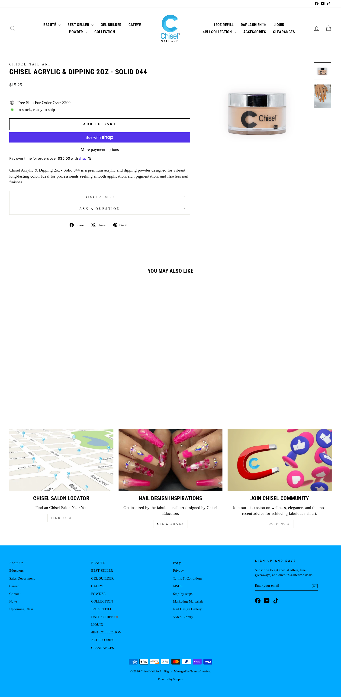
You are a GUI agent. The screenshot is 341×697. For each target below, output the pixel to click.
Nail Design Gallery (187, 609)
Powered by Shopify (170, 679)
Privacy (178, 570)
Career (14, 586)
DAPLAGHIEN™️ (254, 25)
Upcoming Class (21, 609)
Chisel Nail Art (30, 64)
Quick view (47, 357)
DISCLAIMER (100, 197)
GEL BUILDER (111, 25)
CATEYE (135, 25)
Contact (14, 594)
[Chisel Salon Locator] (61, 460)
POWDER (76, 32)
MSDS (177, 586)
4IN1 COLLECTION (218, 32)
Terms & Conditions (187, 578)
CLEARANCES (284, 32)
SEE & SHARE (170, 523)
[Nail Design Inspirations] (171, 460)
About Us (16, 563)
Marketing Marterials (188, 601)
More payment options (100, 149)
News (13, 601)
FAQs (177, 563)
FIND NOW (61, 518)
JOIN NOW (280, 523)
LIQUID (278, 25)
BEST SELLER (79, 25)
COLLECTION (104, 32)
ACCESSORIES (254, 32)
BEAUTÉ (50, 25)
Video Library (183, 617)
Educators (16, 570)
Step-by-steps (183, 594)
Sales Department (22, 578)
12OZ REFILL (223, 25)
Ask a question (99, 209)
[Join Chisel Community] (280, 460)
